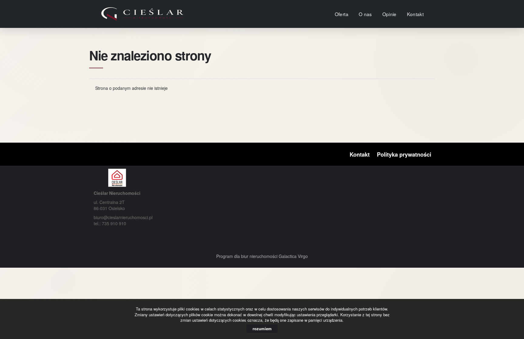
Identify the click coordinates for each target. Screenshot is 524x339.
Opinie (389, 14)
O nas (365, 14)
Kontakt (415, 14)
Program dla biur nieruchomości (247, 256)
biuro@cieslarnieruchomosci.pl (123, 217)
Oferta (341, 14)
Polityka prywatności (404, 154)
